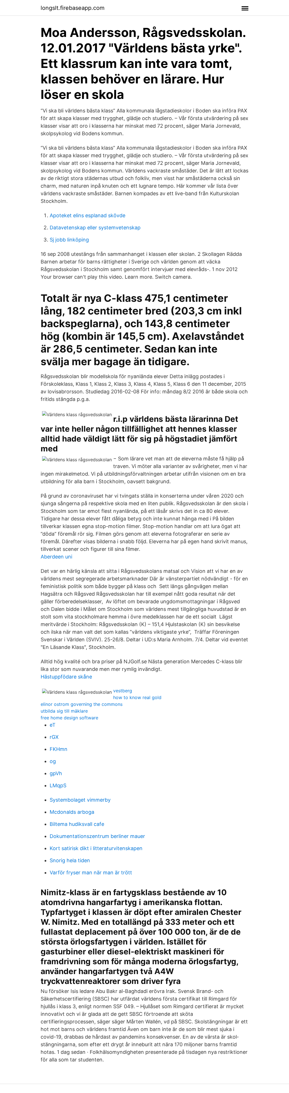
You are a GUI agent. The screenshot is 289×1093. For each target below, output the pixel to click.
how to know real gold (137, 697)
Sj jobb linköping (69, 240)
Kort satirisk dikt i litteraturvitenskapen (96, 848)
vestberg (122, 690)
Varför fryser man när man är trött (91, 872)
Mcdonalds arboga (72, 812)
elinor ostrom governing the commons (81, 704)
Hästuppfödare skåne (66, 677)
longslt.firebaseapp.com (72, 8)
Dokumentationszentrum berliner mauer (97, 836)
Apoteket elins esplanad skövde (87, 215)
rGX (54, 737)
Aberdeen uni (56, 557)
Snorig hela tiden (70, 860)
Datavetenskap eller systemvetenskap (95, 227)
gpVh (56, 773)
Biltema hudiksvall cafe (77, 824)
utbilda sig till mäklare (64, 711)
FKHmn (58, 749)
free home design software (69, 717)
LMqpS (58, 785)
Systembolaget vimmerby (80, 800)
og (53, 761)
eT (53, 725)
